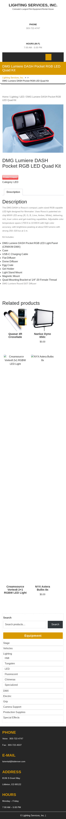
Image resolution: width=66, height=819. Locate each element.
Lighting (14, 97)
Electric (7, 696)
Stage (6, 643)
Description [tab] (13, 192)
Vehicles (8, 648)
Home (5, 97)
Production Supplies (14, 712)
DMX (6, 691)
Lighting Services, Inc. (33, 5)
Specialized (11, 685)
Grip (5, 701)
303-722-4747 (33, 28)
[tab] (29, 57)
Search (7, 617)
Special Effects (11, 717)
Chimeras (10, 679)
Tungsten (10, 663)
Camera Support (12, 707)
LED (22, 97)
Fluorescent (11, 674)
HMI (7, 658)
